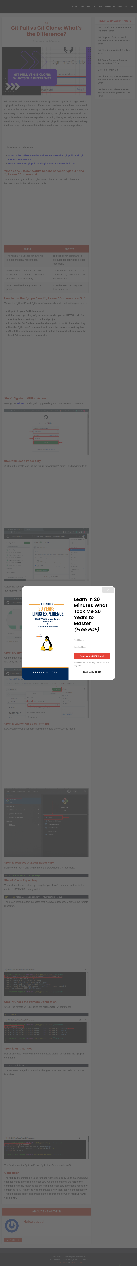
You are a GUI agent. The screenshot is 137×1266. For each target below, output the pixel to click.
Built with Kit (92, 672)
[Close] (108, 590)
